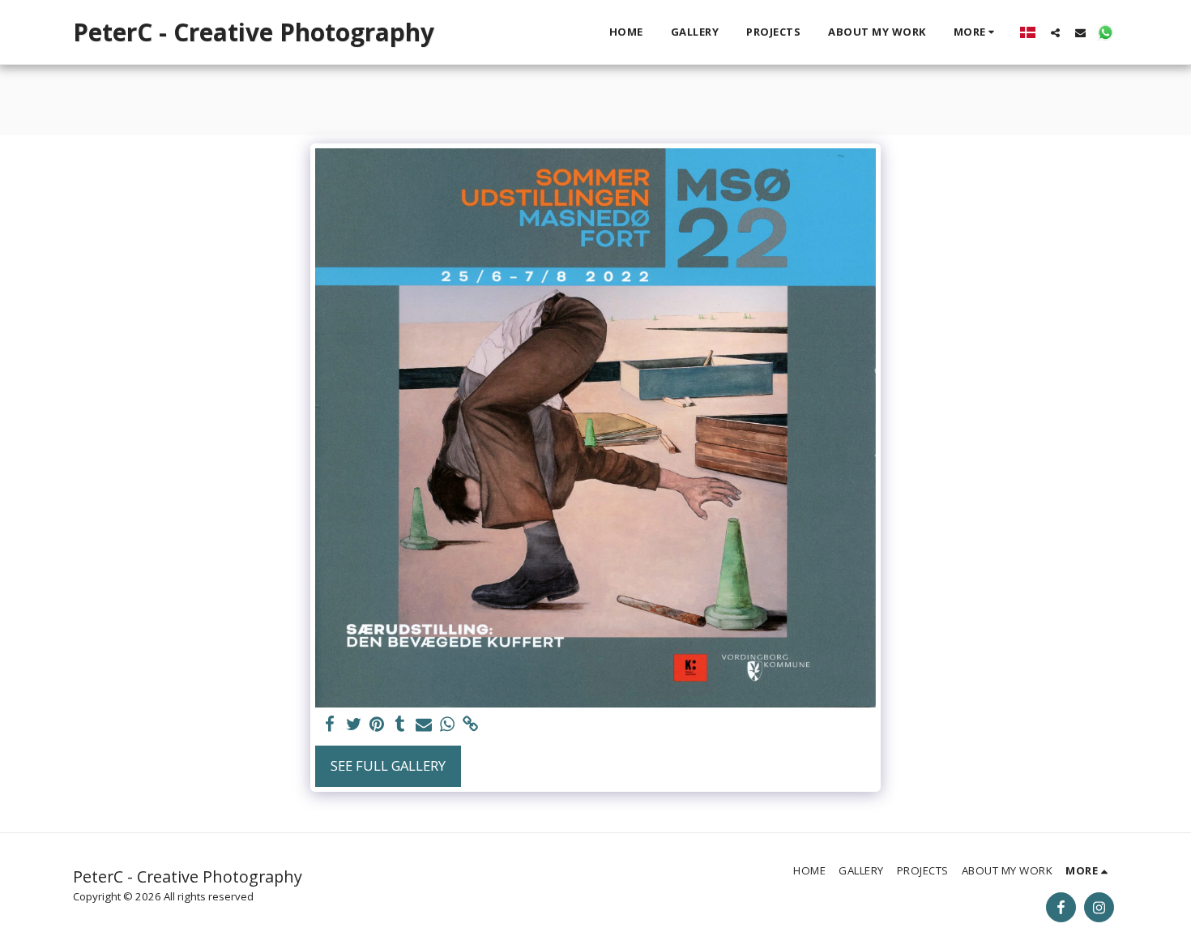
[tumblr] (400, 724)
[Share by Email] (424, 724)
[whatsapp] (446, 724)
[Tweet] (353, 724)
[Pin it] (377, 724)
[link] (470, 724)
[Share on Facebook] (330, 724)
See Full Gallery (388, 765)
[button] (1055, 32)
